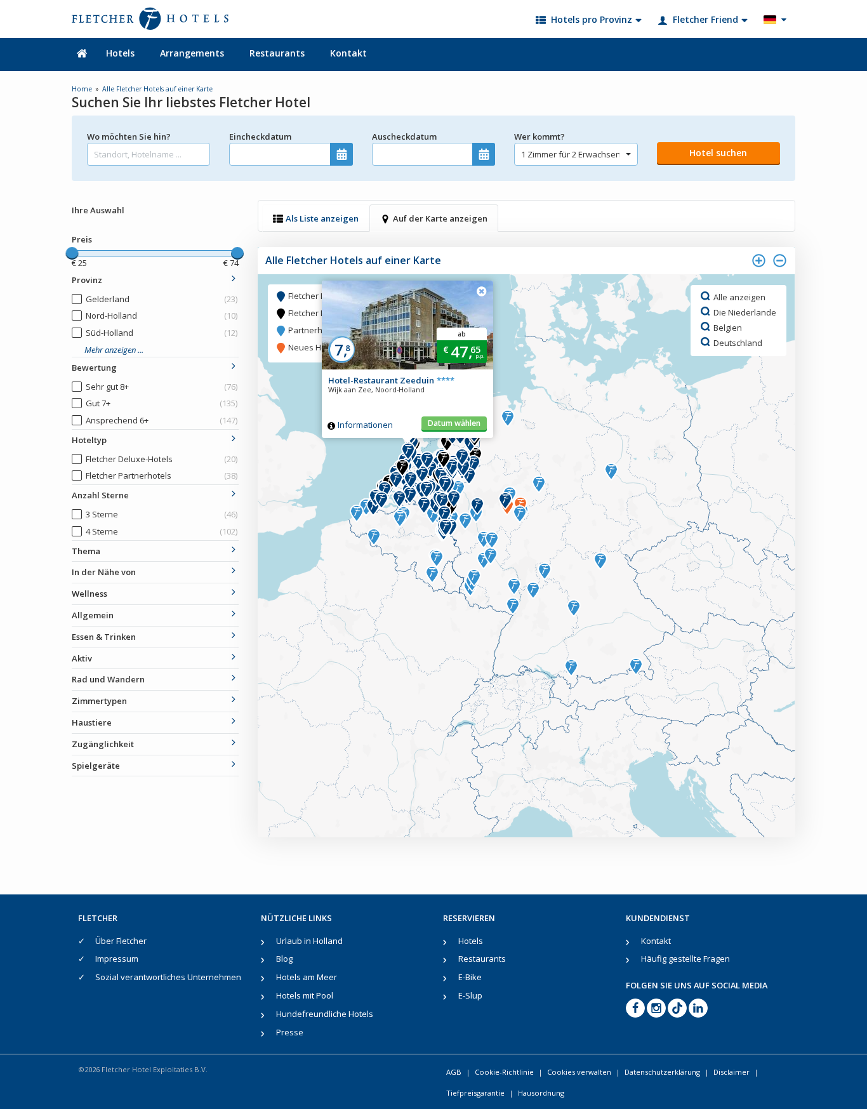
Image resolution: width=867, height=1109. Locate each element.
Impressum (116, 958)
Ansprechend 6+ (161, 420)
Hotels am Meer (306, 977)
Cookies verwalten (579, 1072)
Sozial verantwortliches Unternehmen (168, 977)
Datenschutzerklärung (662, 1072)
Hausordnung (541, 1093)
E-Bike (470, 977)
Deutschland (737, 342)
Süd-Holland (161, 332)
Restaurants (277, 53)
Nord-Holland (161, 315)
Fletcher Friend (705, 19)
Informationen (365, 424)
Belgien (727, 327)
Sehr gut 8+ (161, 386)
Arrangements (192, 53)
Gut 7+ (161, 403)
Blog (284, 958)
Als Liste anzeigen (322, 218)
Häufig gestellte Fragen (685, 958)
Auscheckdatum (404, 136)
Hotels (120, 53)
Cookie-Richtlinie (504, 1072)
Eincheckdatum (260, 136)
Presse (289, 1032)
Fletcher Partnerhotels (161, 475)
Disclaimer (731, 1072)
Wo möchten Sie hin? (129, 136)
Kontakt (348, 53)
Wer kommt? (539, 136)
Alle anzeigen (739, 296)
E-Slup (470, 995)
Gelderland (161, 299)
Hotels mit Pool (304, 995)
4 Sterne (161, 531)
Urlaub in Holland (309, 940)
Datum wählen (454, 423)
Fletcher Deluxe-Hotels (161, 459)
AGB (453, 1072)
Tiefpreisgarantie (475, 1093)
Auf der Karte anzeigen (440, 218)
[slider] (71, 253)
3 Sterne (161, 514)
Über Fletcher (121, 940)
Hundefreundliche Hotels (324, 1013)
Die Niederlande (744, 312)
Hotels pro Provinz (591, 19)
